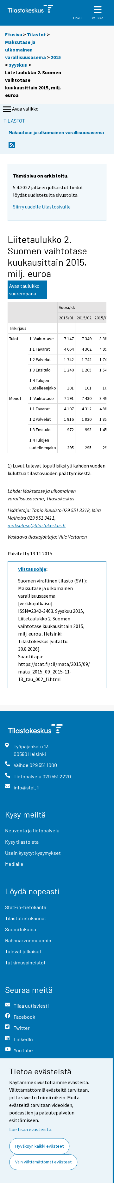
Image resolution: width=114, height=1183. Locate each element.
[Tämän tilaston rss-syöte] (12, 147)
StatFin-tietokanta (25, 907)
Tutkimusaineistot (25, 962)
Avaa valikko (25, 109)
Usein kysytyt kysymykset (33, 853)
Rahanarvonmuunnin (28, 940)
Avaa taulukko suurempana (24, 290)
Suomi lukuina (20, 929)
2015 (56, 57)
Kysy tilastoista (22, 842)
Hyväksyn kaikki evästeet (39, 1146)
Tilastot (36, 34)
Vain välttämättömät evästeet (43, 1162)
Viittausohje (32, 569)
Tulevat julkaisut (23, 951)
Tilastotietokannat (25, 918)
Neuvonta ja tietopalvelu (32, 830)
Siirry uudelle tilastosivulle (42, 206)
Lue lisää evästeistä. (30, 1129)
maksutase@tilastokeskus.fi (37, 525)
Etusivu (13, 34)
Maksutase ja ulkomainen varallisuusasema (25, 49)
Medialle (14, 864)
